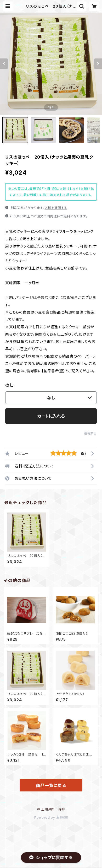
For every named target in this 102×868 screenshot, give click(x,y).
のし (9, 385)
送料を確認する (55, 208)
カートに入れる (51, 416)
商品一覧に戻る (51, 785)
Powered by (45, 818)
